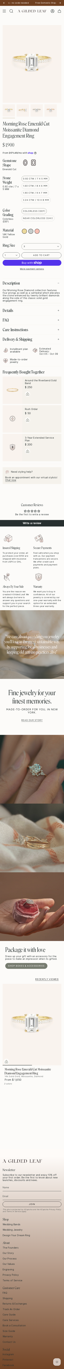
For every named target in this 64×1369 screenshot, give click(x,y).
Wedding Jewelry (12, 1230)
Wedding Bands (12, 1224)
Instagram (8, 1354)
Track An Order (11, 1309)
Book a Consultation (14, 1325)
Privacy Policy (55, 1209)
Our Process (10, 1258)
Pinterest (8, 1359)
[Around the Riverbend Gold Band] (12, 390)
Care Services (11, 1320)
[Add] (27, 394)
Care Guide (9, 1314)
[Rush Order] (12, 419)
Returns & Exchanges (15, 1303)
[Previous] (4, 2)
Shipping (8, 1298)
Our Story (8, 1253)
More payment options (32, 269)
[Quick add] (6, 1062)
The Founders (11, 1247)
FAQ (6, 320)
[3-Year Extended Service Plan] (12, 447)
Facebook (8, 1365)
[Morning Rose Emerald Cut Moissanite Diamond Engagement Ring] (32, 1024)
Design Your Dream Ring (16, 1235)
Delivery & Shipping (17, 339)
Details (8, 310)
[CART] (59, 11)
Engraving (8, 1269)
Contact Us (9, 1342)
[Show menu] (4, 11)
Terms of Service (13, 1211)
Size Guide (9, 1331)
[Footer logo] (22, 1161)
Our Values (9, 1264)
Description (11, 283)
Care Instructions (15, 329)
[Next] (59, 2)
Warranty (8, 1336)
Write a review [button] (32, 523)
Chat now (10, 480)
